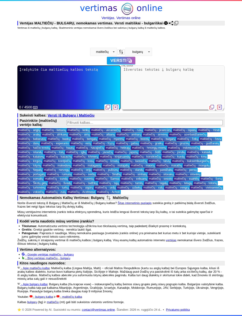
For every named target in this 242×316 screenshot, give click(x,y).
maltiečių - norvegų (56, 170)
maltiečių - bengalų (84, 139)
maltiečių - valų (153, 187)
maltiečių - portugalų (31, 174)
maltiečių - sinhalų (135, 174)
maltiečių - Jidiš (150, 152)
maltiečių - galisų (127, 143)
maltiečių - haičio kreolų (34, 147)
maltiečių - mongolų (197, 165)
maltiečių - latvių (159, 161)
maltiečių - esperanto (55, 143)
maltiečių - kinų (196, 156)
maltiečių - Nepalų (30, 170)
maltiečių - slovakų (161, 174)
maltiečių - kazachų (59, 156)
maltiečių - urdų (105, 187)
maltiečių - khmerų (86, 156)
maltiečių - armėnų (155, 134)
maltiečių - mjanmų (111, 139)
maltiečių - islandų (30, 152)
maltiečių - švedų (60, 183)
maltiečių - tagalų (156, 183)
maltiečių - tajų (109, 183)
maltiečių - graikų (151, 143)
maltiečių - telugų (180, 183)
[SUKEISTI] (121, 51)
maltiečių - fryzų (103, 143)
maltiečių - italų (54, 152)
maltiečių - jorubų (173, 152)
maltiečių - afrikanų (54, 134)
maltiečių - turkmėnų (31, 187)
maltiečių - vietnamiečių (206, 187)
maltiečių (53, 302)
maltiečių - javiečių (100, 152)
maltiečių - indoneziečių (183, 147)
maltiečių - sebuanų (134, 178)
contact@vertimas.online (98, 309)
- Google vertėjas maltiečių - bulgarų (49, 254)
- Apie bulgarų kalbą (33, 284)
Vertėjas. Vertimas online (121, 18)
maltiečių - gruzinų (177, 143)
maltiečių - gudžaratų (205, 143)
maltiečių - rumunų (59, 174)
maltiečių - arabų (29, 134)
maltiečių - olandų (131, 170)
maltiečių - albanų (103, 134)
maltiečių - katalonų (31, 156)
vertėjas (171, 240)
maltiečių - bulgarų (163, 139)
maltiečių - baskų (59, 139)
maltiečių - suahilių (186, 178)
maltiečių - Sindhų (109, 174)
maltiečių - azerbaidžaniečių (187, 134)
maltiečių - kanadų (199, 152)
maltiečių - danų (28, 143)
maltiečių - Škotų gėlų (32, 183)
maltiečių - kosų (83, 161)
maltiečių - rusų (132, 130)
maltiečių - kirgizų (30, 161)
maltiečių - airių (79, 134)
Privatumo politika (178, 309)
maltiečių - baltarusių (32, 139)
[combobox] (103, 52)
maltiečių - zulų (56, 192)
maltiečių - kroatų (107, 161)
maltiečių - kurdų (173, 156)
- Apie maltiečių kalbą (34, 268)
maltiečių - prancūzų (157, 130)
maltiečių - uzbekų (129, 187)
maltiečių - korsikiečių (146, 156)
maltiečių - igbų (76, 152)
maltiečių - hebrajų (118, 147)
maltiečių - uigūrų (81, 187)
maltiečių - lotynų (29, 165)
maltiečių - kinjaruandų (115, 156)
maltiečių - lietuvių (54, 130)
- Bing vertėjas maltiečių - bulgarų (47, 258)
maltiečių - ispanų (184, 130)
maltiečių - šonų (211, 178)
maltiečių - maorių (143, 165)
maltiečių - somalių (30, 178)
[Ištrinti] (115, 107)
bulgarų (32, 302)
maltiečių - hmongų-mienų (149, 147)
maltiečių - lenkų (78, 130)
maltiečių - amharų (129, 134)
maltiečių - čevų (210, 139)
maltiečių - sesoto (160, 178)
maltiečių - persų (186, 170)
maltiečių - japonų (126, 152)
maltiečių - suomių (81, 178)
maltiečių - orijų (81, 170)
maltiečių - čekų (187, 139)
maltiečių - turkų (58, 187)
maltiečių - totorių (205, 183)
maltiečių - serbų (84, 174)
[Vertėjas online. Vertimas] (121, 9)
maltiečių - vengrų (177, 187)
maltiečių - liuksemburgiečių (190, 161)
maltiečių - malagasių (87, 165)
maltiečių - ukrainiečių (105, 130)
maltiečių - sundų (56, 178)
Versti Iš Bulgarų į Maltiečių (71, 115)
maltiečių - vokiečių (31, 192)
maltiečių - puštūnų (105, 170)
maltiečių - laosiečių (133, 161)
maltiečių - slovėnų (187, 174)
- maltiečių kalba (70, 296)
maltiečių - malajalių (116, 165)
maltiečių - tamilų (131, 183)
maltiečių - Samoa (107, 178)
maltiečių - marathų (169, 165)
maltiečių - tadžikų (85, 183)
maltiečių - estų (81, 143)
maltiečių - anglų (29, 130)
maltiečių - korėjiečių (57, 161)
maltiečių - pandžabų (159, 170)
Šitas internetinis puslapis (135, 203)
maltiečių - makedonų (57, 165)
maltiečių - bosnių (137, 139)
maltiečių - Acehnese (81, 192)
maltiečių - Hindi (209, 130)
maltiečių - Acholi (108, 192)
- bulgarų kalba (42, 296)
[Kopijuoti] (107, 107)
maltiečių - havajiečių (90, 147)
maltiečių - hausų (63, 147)
